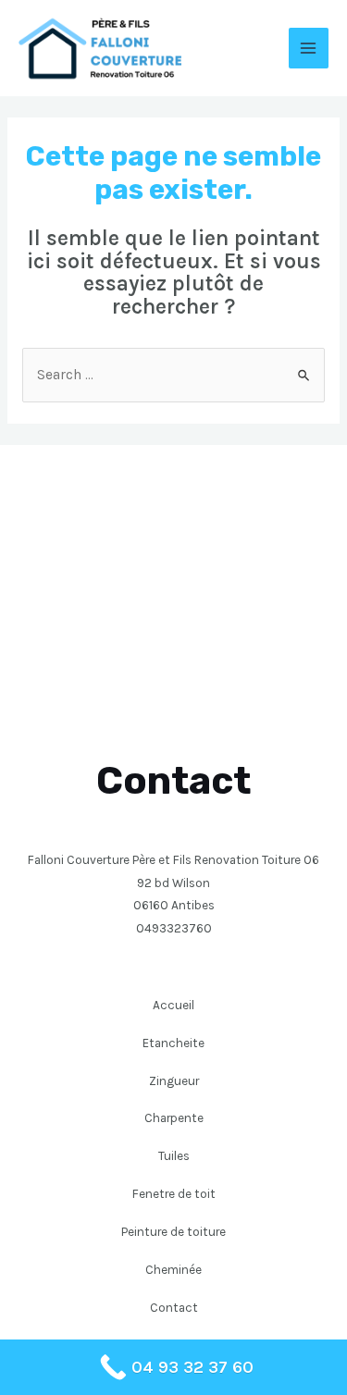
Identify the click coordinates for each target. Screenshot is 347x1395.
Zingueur (174, 1080)
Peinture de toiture (173, 1231)
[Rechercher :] (173, 374)
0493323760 (174, 927)
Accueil (173, 1004)
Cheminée (173, 1269)
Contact (174, 1307)
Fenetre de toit (174, 1193)
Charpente (174, 1117)
